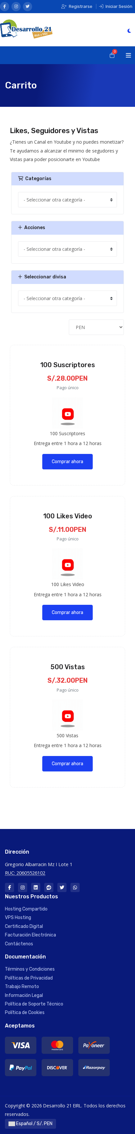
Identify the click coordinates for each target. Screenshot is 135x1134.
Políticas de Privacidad (29, 978)
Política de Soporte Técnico (34, 1004)
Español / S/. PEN (33, 1123)
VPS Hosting (18, 917)
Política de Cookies (25, 1012)
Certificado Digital (24, 926)
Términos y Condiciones (30, 969)
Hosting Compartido (26, 909)
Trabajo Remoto (22, 986)
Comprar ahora (67, 461)
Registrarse (80, 6)
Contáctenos (19, 944)
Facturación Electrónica (30, 935)
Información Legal (24, 995)
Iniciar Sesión (118, 6)
